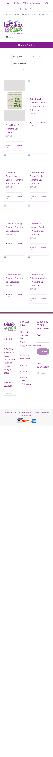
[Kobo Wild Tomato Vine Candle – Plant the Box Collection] (14, 160)
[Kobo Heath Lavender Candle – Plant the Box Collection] (38, 211)
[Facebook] (38, 373)
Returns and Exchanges (26, 380)
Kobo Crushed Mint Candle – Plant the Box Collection (14, 278)
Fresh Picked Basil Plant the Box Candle (14, 129)
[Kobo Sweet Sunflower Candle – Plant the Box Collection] (38, 87)
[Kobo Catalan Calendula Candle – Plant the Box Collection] (38, 262)
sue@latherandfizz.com (30, 346)
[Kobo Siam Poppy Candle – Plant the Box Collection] (14, 211)
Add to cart (9, 146)
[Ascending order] (39, 56)
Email (39, 335)
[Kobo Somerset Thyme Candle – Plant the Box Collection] (38, 160)
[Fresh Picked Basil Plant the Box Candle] (14, 100)
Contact (25, 371)
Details (20, 145)
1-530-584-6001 (24, 335)
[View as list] (28, 69)
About (24, 365)
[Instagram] (43, 373)
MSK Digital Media (26, 415)
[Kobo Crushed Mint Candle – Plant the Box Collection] (14, 262)
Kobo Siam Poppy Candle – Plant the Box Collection (14, 227)
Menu (11, 37)
